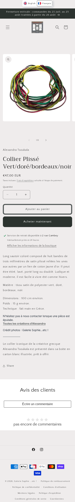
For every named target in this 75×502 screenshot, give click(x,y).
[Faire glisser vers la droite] (46, 140)
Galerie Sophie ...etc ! (25, 481)
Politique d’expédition (50, 493)
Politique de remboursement (55, 481)
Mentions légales (26, 493)
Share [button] (10, 365)
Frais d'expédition (25, 181)
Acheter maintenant (37, 221)
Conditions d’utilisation (54, 487)
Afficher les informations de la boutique (32, 245)
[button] (7, 27)
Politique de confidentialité (26, 487)
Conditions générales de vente (30, 499)
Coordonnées (57, 499)
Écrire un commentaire (37, 404)
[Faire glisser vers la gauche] (29, 140)
